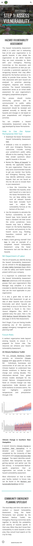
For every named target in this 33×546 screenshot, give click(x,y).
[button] (2, 2)
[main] (16, 20)
